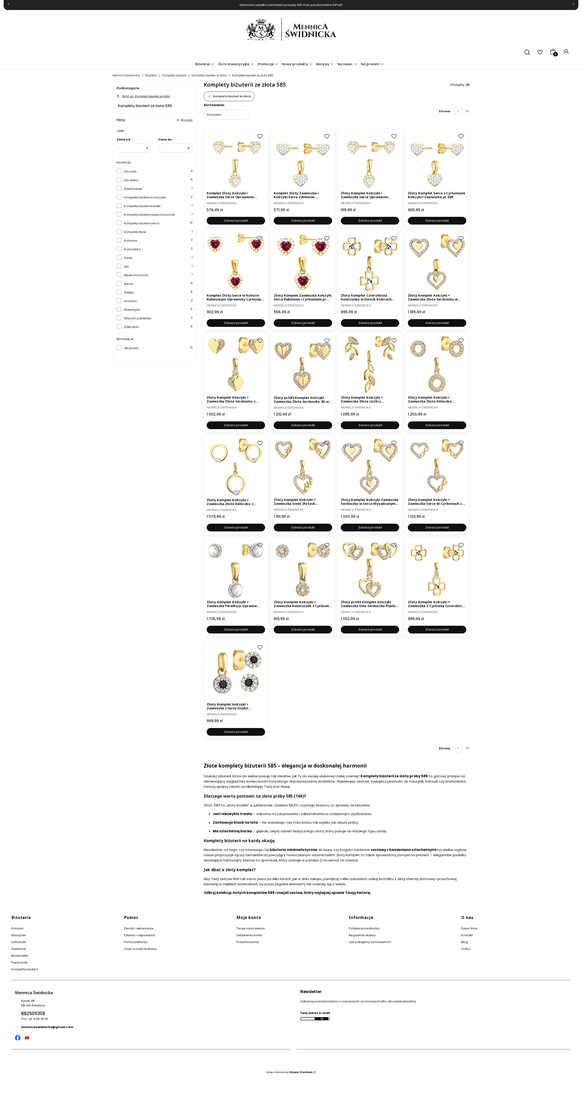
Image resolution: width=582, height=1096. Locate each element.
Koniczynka (132, 249)
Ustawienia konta (249, 935)
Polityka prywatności (364, 928)
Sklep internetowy (289, 1072)
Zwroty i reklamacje (138, 928)
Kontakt (467, 935)
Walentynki (132, 310)
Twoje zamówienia (250, 928)
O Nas (465, 949)
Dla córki (130, 171)
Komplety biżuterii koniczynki (145, 197)
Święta (129, 292)
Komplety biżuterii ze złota (209, 75)
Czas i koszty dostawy (140, 949)
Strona (444, 111)
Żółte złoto (131, 327)
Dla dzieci (131, 180)
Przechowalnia (247, 942)
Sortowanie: (214, 105)
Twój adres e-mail (315, 1013)
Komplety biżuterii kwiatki (142, 206)
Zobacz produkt (236, 220)
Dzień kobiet (133, 189)
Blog (464, 942)
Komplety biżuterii (174, 75)
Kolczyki (17, 928)
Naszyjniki (18, 935)
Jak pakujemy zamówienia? (370, 942)
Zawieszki (18, 949)
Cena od (123, 139)
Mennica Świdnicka (126, 75)
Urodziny (130, 301)
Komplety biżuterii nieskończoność (149, 215)
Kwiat (128, 258)
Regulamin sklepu (362, 935)
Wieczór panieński (137, 318)
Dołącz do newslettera (321, 1018)
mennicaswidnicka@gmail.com (47, 1027)
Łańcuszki (18, 942)
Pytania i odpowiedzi (139, 935)
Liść (126, 266)
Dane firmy (469, 928)
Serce (128, 284)
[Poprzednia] (9, 5)
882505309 (33, 1014)
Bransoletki (19, 955)
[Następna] (573, 5)
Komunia (130, 240)
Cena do (165, 139)
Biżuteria (151, 75)
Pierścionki (19, 962)
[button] (325, 64)
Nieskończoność (136, 275)
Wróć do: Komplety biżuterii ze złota (146, 96)
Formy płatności (136, 942)
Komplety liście (135, 232)
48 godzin (131, 348)
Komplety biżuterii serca (141, 223)
